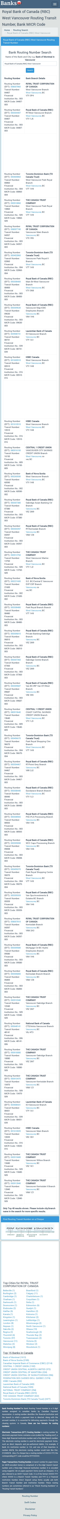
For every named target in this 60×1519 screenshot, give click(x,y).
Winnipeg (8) (9, 1347)
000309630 (16, 307)
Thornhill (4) (9, 1335)
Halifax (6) (8, 1311)
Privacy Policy (30, 1515)
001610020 (16, 1131)
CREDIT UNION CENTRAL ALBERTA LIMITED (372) (27, 1369)
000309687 (16, 685)
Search (30, 70)
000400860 (16, 176)
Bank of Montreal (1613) (14, 1357)
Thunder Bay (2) (34, 1335)
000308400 (16, 281)
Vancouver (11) (10, 1341)
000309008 (16, 843)
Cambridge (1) (10, 1296)
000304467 (16, 764)
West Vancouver (33, 92)
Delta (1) (30, 1302)
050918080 (16, 1052)
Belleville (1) (9, 1290)
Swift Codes (30, 1502)
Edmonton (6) (32, 1305)
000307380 (16, 502)
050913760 (16, 555)
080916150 (16, 450)
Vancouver (31, 235)
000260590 (16, 476)
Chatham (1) (9, 1299)
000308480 (16, 607)
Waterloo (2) (9, 1344)
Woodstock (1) (33, 1347)
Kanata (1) (8, 1314)
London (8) (8, 1323)
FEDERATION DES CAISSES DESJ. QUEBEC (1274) (26, 1378)
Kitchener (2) (32, 1317)
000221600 (16, 581)
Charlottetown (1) (34, 1296)
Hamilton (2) (32, 1311)
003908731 (16, 333)
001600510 (16, 360)
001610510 (16, 424)
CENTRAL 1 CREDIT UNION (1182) (19, 1366)
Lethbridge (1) (33, 1320)
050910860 (16, 203)
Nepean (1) (8, 1326)
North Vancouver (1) (35, 1326)
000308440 (16, 790)
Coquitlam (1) (32, 1299)
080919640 (16, 712)
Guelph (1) (31, 1308)
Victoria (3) (31, 1341)
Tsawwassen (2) (34, 1338)
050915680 (16, 1157)
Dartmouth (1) (9, 1302)
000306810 (16, 633)
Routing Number (30, 1496)
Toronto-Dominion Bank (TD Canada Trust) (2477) (27, 1399)
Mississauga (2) (33, 1323)
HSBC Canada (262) (12, 1381)
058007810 (16, 921)
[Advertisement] (30, 152)
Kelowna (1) (32, 1314)
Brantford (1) (32, 1290)
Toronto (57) (9, 1338)
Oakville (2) (8, 1329)
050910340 (16, 1000)
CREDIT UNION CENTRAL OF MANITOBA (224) (25, 1372)
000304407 (16, 112)
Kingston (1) (9, 1317)
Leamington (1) (10, 1320)
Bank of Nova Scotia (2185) (16, 1360)
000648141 (16, 1026)
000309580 (16, 947)
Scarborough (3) (34, 1332)
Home (7, 30)
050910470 (16, 1078)
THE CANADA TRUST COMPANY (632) (21, 1395)
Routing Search (20, 30)
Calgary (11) (32, 1293)
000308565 (16, 816)
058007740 (16, 229)
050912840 (16, 1183)
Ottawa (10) (31, 1329)
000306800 (16, 973)
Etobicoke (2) (9, 1308)
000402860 (16, 255)
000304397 (16, 528)
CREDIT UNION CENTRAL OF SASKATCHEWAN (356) (28, 1375)
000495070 (16, 869)
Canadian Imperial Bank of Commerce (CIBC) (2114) (27, 1363)
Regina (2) (8, 1332)
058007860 (16, 86)
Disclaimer (30, 1508)
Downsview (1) (10, 1305)
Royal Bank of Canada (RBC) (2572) (20, 1393)
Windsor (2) (31, 1344)
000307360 (16, 659)
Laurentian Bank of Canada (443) (18, 1384)
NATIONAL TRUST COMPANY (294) (19, 1390)
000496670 (16, 738)
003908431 (16, 1104)
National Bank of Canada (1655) (18, 1387)
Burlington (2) (9, 1293)
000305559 (16, 895)
